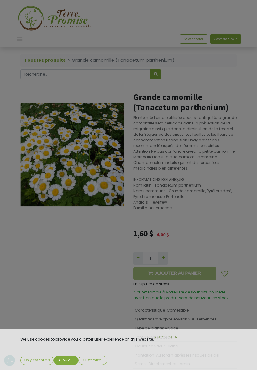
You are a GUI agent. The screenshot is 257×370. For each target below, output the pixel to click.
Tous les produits (45, 60)
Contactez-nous (225, 38)
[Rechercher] (155, 74)
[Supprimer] (138, 258)
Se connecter (193, 38)
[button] (224, 273)
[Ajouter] (163, 258)
